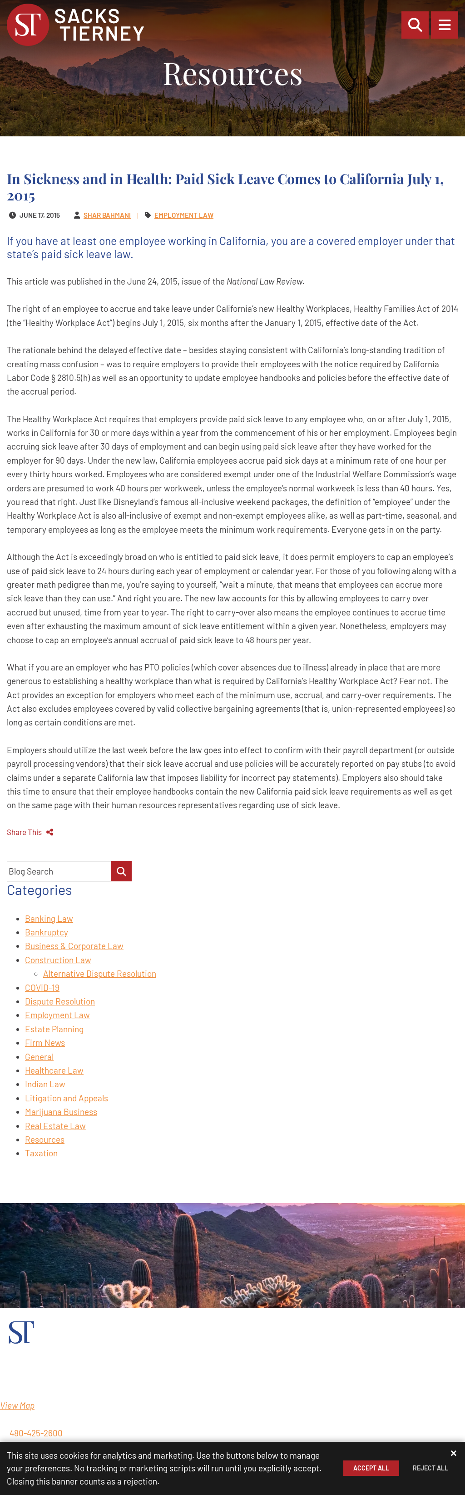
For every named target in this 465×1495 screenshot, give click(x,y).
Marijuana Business (61, 1111)
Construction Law (58, 960)
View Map (17, 1405)
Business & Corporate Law (74, 945)
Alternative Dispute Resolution (99, 973)
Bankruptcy (46, 932)
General (39, 1056)
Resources (44, 1139)
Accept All (371, 1468)
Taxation (41, 1153)
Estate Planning (54, 1029)
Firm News (45, 1042)
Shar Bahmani (107, 215)
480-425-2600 (36, 1433)
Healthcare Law (54, 1070)
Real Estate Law (55, 1125)
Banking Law (49, 918)
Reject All (430, 1468)
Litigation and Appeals (66, 1098)
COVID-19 (42, 987)
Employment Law (57, 1015)
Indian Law (45, 1084)
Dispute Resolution (60, 1001)
